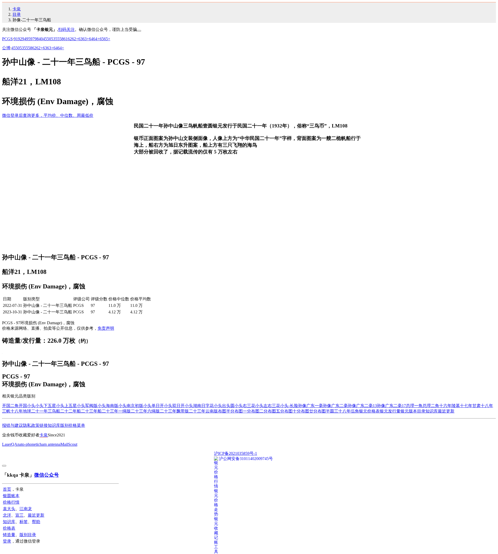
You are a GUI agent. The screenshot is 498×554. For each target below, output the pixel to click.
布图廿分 (309, 411)
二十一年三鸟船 (45, 411)
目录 (16, 14)
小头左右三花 (267, 405)
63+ (85, 39)
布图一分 (242, 411)
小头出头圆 (224, 405)
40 (41, 39)
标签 (23, 521)
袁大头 (9, 508)
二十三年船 (91, 411)
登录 (7, 541)
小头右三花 (244, 405)
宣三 (19, 515)
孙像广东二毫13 (362, 405)
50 (49, 39)
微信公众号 (46, 475)
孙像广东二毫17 (391, 405)
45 (45, 39)
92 (20, 39)
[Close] (139, 31)
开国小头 (27, 405)
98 (36, 39)
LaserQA (9, 444)
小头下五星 (45, 405)
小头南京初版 (130, 405)
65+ (107, 39)
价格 (72, 425)
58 (61, 39)
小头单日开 (153, 405)
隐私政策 (31, 425)
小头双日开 (174, 405)
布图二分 (259, 411)
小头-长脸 (289, 405)
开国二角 (10, 405)
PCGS (7, 39)
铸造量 (9, 534)
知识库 (431, 411)
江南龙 (25, 508)
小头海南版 (108, 405)
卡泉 (16, 9)
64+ (96, 39)
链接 (43, 425)
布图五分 (276, 411)
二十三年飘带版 (174, 411)
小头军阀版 (87, 405)
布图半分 (226, 411)
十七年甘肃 (470, 405)
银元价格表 (369, 411)
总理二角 (431, 405)
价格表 (9, 528)
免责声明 (106, 328)
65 (102, 39)
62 (70, 39)
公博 (6, 48)
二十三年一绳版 (116, 411)
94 (24, 39)
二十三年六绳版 (145, 411)
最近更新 (446, 411)
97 (32, 39)
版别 (64, 425)
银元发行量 (390, 411)
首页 (7, 489)
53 (53, 39)
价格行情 (11, 502)
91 (16, 39)
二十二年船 (70, 411)
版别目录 (27, 534)
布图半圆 (325, 411)
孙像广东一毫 (310, 405)
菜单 (81, 425)
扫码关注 (66, 29)
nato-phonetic (28, 444)
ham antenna (50, 444)
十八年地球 (20, 411)
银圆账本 (11, 496)
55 (57, 39)
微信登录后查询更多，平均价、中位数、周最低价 (47, 115)
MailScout (68, 444)
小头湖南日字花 (199, 405)
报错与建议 (12, 425)
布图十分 (292, 411)
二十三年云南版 (203, 411)
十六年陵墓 (449, 405)
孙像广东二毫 (335, 405)
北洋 (7, 515)
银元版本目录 (412, 411)
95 (28, 39)
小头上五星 (66, 405)
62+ (75, 39)
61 (66, 39)
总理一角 (414, 405)
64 (91, 39)
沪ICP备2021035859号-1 (235, 453)
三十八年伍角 (346, 411)
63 (80, 39)
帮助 (36, 521)
